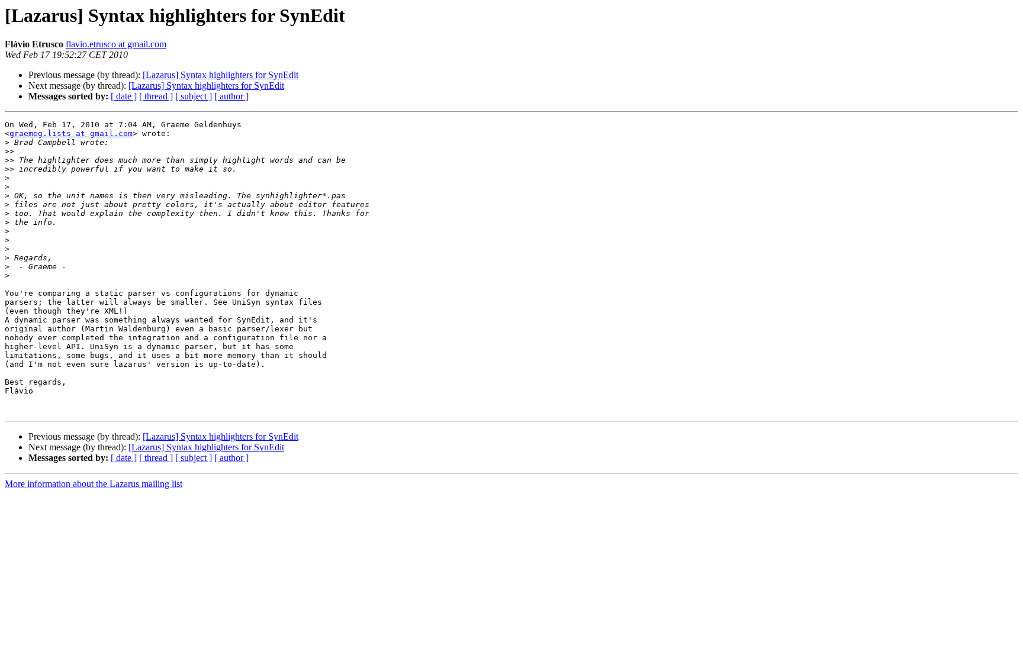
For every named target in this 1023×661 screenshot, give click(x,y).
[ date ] (124, 96)
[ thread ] (156, 96)
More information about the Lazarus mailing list (93, 484)
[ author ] (231, 96)
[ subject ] (193, 96)
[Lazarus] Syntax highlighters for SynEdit (220, 75)
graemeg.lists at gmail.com (71, 133)
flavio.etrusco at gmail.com (116, 44)
